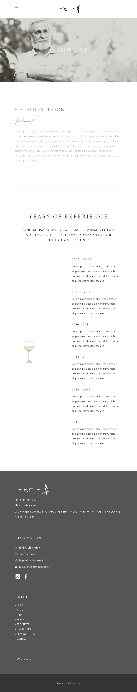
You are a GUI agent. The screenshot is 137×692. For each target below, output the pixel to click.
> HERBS (19, 620)
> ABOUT (19, 610)
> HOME (19, 605)
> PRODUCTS (22, 625)
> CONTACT (21, 639)
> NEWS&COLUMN (25, 634)
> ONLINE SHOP (23, 629)
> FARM (19, 615)
